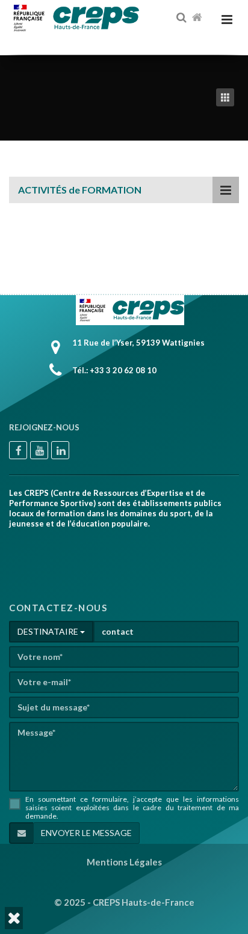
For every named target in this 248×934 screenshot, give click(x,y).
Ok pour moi (176, 875)
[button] (14, 918)
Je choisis (102, 875)
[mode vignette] (227, 97)
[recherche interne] (182, 18)
